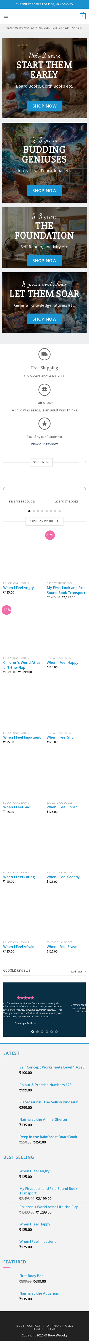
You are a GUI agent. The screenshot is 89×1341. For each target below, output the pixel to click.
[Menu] (5, 16)
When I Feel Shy (60, 737)
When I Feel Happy (62, 662)
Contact (33, 1326)
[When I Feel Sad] (22, 775)
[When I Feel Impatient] (22, 705)
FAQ (46, 1326)
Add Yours (77, 971)
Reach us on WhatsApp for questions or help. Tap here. (44, 27)
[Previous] (4, 488)
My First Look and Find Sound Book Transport (66, 590)
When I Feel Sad (16, 807)
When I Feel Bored (62, 807)
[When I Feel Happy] (66, 630)
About (19, 1326)
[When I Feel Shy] (66, 705)
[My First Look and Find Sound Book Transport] (66, 556)
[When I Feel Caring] (22, 845)
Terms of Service (45, 1329)
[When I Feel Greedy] (66, 845)
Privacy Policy (62, 1326)
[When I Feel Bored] (66, 775)
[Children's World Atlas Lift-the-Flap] (22, 630)
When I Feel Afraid (18, 946)
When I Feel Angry (18, 587)
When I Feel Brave (62, 946)
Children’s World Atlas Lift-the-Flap (22, 665)
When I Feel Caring (19, 876)
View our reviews (44, 444)
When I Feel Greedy (63, 876)
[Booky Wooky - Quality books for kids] (44, 16)
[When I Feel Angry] (22, 556)
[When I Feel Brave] (66, 915)
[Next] (85, 488)
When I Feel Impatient (22, 737)
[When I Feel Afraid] (22, 915)
